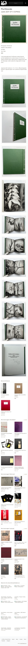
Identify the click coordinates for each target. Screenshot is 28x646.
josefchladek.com (23, 643)
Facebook (3, 640)
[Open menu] (25, 3)
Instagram (8, 640)
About (17, 639)
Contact (21, 639)
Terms (25, 639)
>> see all (25, 419)
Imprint (13, 639)
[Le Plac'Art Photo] (4, 3)
